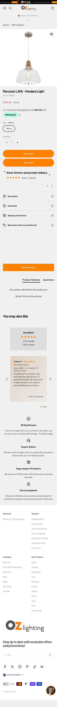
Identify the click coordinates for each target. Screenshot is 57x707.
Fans (33, 577)
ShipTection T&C (38, 543)
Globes (34, 591)
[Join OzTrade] (28, 2)
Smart (34, 596)
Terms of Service (38, 533)
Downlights (35, 572)
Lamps (34, 586)
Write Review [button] (28, 267)
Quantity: (6, 136)
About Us (6, 562)
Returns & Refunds (39, 529)
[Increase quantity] (17, 142)
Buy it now (28, 162)
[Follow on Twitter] (12, 667)
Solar (33, 606)
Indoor (34, 562)
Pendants (35, 581)
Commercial (36, 610)
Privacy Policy (37, 524)
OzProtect (7, 572)
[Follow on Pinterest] (27, 667)
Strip (33, 601)
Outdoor (34, 567)
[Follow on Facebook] (5, 667)
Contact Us (36, 548)
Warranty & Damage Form (13, 519)
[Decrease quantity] (6, 142)
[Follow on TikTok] (35, 667)
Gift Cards (7, 586)
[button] (28, 296)
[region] (28, 379)
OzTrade (6, 591)
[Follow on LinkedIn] (42, 667)
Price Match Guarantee (12, 567)
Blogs (5, 581)
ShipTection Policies (39, 538)
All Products (18, 24)
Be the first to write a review (28, 296)
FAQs (5, 577)
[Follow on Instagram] (20, 667)
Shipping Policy (37, 519)
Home (6, 24)
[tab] (31, 280)
